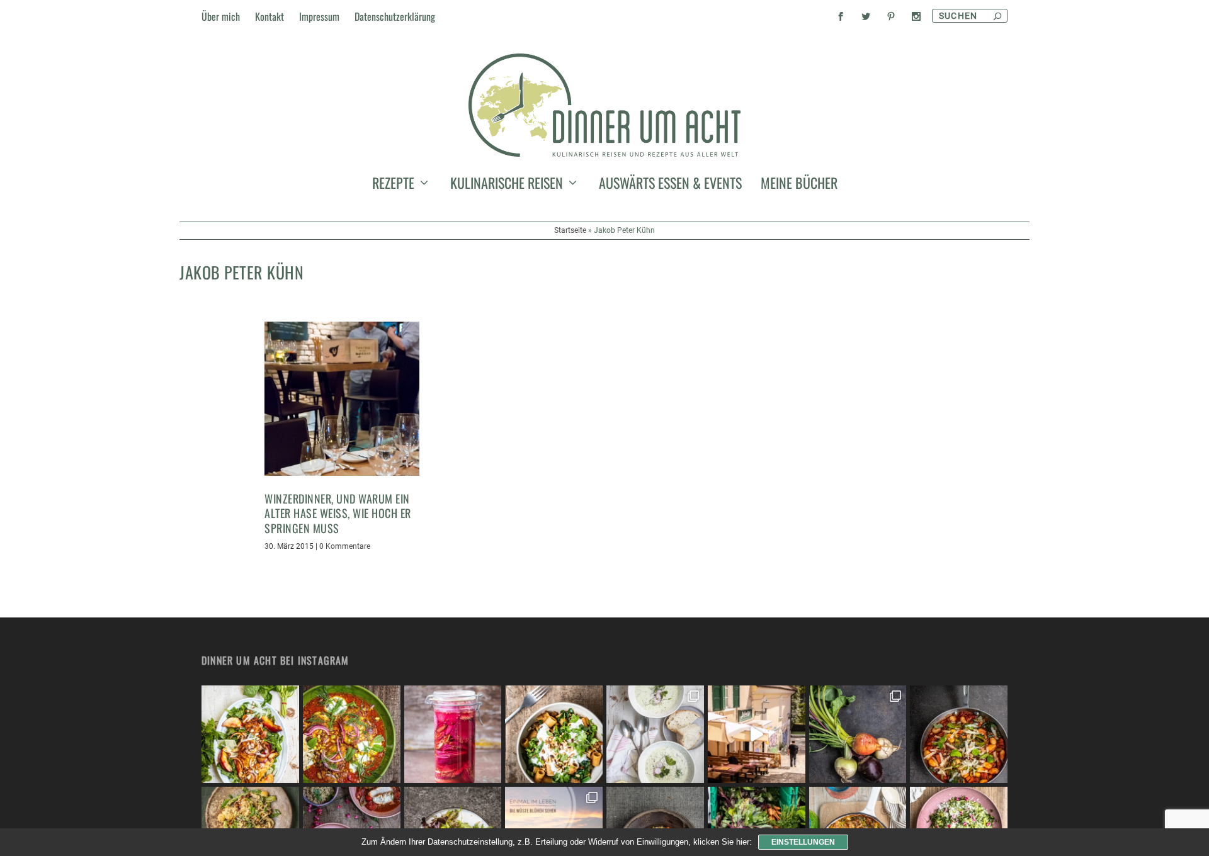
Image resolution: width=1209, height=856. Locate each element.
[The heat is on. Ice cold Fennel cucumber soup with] (655, 734)
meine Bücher (799, 185)
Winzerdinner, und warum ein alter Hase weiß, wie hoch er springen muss (337, 513)
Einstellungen (803, 842)
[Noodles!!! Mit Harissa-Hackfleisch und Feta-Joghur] (554, 734)
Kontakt (269, 16)
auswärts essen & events (670, 185)
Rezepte (393, 185)
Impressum (319, 16)
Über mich (221, 16)
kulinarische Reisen (506, 185)
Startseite (570, 230)
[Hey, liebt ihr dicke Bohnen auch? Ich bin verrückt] (958, 734)
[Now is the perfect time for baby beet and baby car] (858, 734)
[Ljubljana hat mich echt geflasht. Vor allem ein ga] (756, 734)
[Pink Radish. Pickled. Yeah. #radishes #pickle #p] (453, 734)
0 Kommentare (344, 546)
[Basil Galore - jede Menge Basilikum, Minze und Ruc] (250, 734)
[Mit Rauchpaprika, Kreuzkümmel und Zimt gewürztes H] (351, 734)
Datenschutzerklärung (395, 16)
